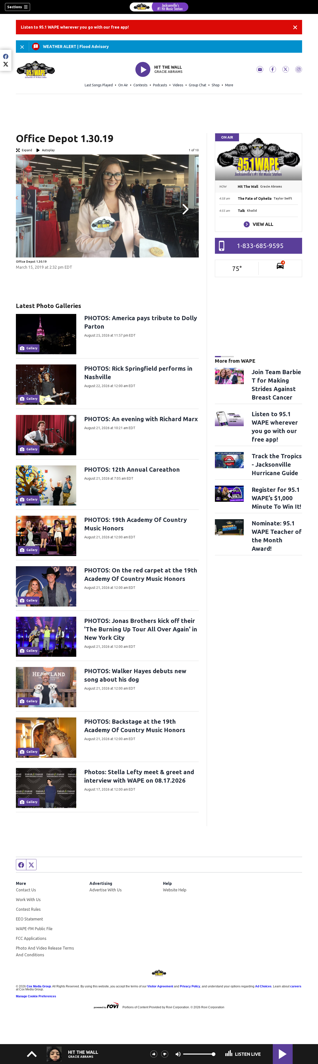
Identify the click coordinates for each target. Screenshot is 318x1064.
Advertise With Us (105, 890)
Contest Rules (28, 909)
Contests (140, 85)
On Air (123, 85)
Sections (14, 7)
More (229, 85)
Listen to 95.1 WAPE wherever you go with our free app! (75, 27)
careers (295, 986)
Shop (216, 85)
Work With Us (28, 899)
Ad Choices (263, 986)
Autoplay (48, 150)
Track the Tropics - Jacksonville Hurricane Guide (277, 464)
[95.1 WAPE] (159, 7)
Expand (27, 150)
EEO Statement (29, 919)
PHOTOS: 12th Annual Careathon (132, 469)
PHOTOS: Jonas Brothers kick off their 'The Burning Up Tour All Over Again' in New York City (140, 629)
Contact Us (26, 890)
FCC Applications (31, 938)
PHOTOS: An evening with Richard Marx (141, 419)
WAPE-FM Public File (34, 928)
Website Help (174, 890)
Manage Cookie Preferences (36, 996)
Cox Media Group (39, 986)
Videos (178, 85)
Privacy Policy (190, 986)
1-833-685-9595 (260, 245)
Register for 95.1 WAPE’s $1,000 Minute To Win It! (276, 498)
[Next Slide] (185, 209)
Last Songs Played (99, 85)
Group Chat (197, 85)
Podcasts (160, 85)
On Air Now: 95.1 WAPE (259, 171)
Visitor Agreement (160, 986)
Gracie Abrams (168, 72)
